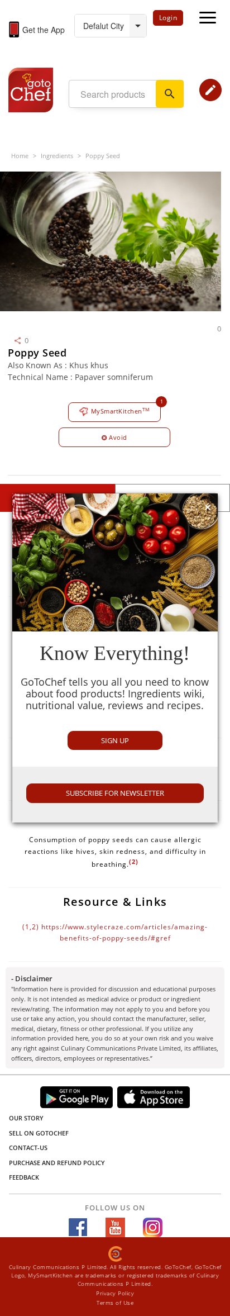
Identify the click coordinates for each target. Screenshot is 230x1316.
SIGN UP (115, 740)
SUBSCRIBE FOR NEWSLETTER (115, 793)
